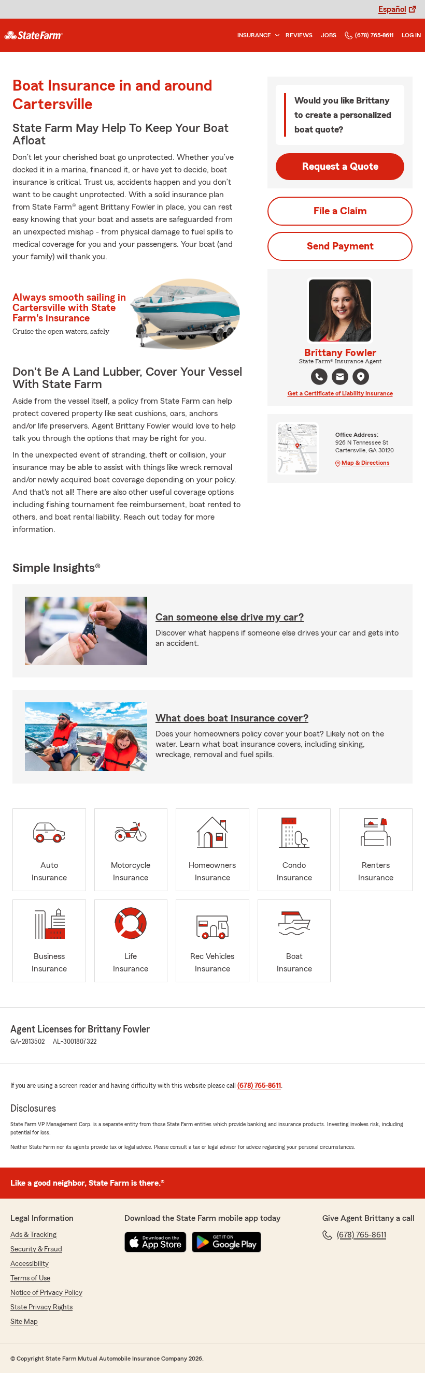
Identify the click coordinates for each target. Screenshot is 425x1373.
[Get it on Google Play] (226, 1242)
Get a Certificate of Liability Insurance (340, 393)
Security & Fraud (36, 1249)
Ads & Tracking (33, 1234)
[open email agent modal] (340, 378)
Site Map (24, 1321)
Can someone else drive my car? (229, 617)
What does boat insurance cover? (231, 718)
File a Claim (340, 211)
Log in (411, 35)
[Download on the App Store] (155, 1242)
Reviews (299, 35)
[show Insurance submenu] (275, 35)
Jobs (328, 35)
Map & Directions (366, 463)
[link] (33, 35)
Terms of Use (30, 1278)
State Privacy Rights (41, 1307)
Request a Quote (340, 166)
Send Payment (340, 246)
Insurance (254, 35)
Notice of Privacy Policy (46, 1292)
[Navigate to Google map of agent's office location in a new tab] (360, 376)
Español (392, 9)
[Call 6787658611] (319, 376)
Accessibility (29, 1263)
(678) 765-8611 (374, 35)
